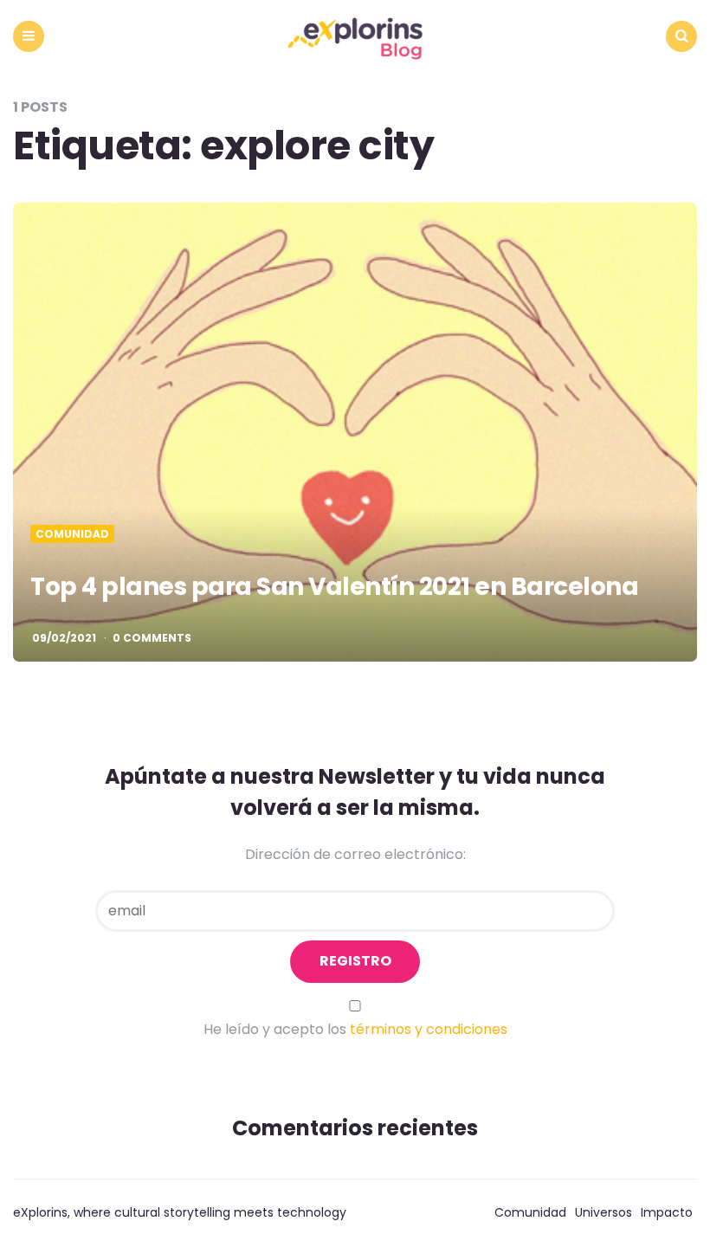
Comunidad (72, 534)
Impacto (667, 1212)
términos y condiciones (428, 1029)
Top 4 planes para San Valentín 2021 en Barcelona (334, 587)
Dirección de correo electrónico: (355, 854)
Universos (603, 1212)
